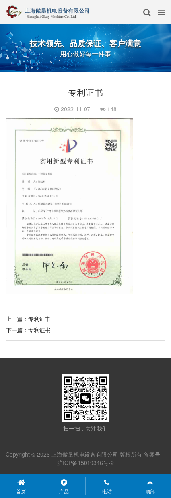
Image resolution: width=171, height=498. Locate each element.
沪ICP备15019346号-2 (85, 463)
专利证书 (39, 319)
